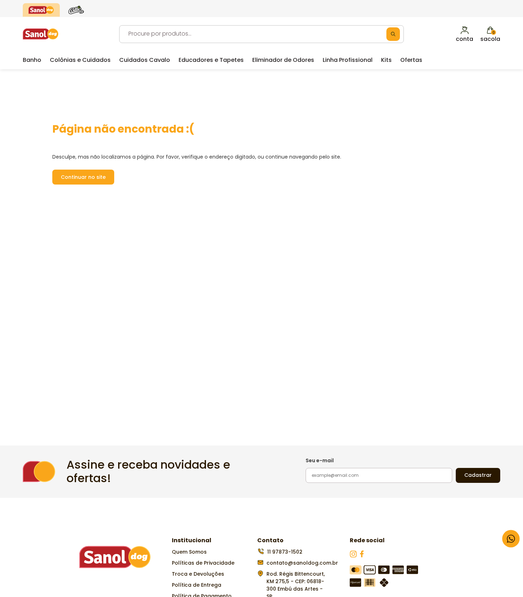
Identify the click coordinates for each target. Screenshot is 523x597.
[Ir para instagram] (354, 555)
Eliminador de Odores (283, 60)
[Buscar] (393, 34)
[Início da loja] (40, 34)
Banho (32, 60)
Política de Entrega (196, 584)
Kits (386, 60)
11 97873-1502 (284, 551)
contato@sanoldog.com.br (302, 562)
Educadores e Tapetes (211, 60)
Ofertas (411, 60)
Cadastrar (478, 475)
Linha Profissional (348, 60)
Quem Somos (189, 551)
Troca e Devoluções (198, 573)
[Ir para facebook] (361, 555)
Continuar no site (83, 177)
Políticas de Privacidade (203, 562)
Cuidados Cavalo (144, 60)
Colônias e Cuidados (80, 60)
